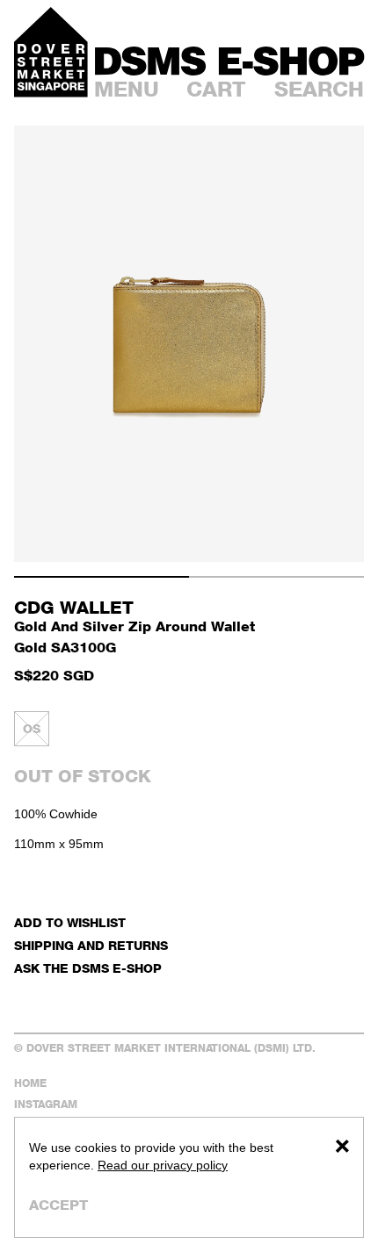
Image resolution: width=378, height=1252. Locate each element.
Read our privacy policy (163, 1165)
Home (30, 1083)
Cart (216, 89)
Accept (58, 1205)
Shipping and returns (91, 945)
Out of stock (82, 776)
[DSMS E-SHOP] (229, 61)
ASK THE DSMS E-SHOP (88, 968)
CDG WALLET (74, 607)
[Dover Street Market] (51, 52)
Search (319, 89)
